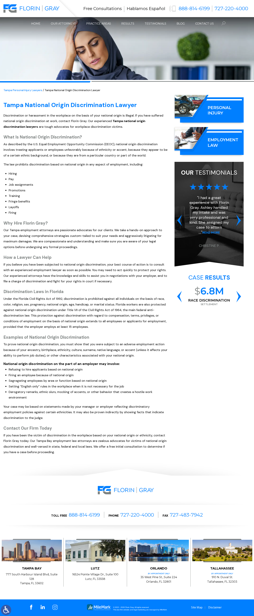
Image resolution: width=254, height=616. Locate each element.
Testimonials (155, 23)
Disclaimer (215, 607)
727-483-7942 (186, 515)
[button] (179, 220)
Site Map (197, 607)
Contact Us (204, 23)
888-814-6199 (194, 8)
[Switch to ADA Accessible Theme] (6, 610)
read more (211, 232)
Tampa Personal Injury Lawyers (22, 90)
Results (127, 23)
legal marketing (140, 610)
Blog (181, 23)
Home (35, 23)
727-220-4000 (231, 8)
